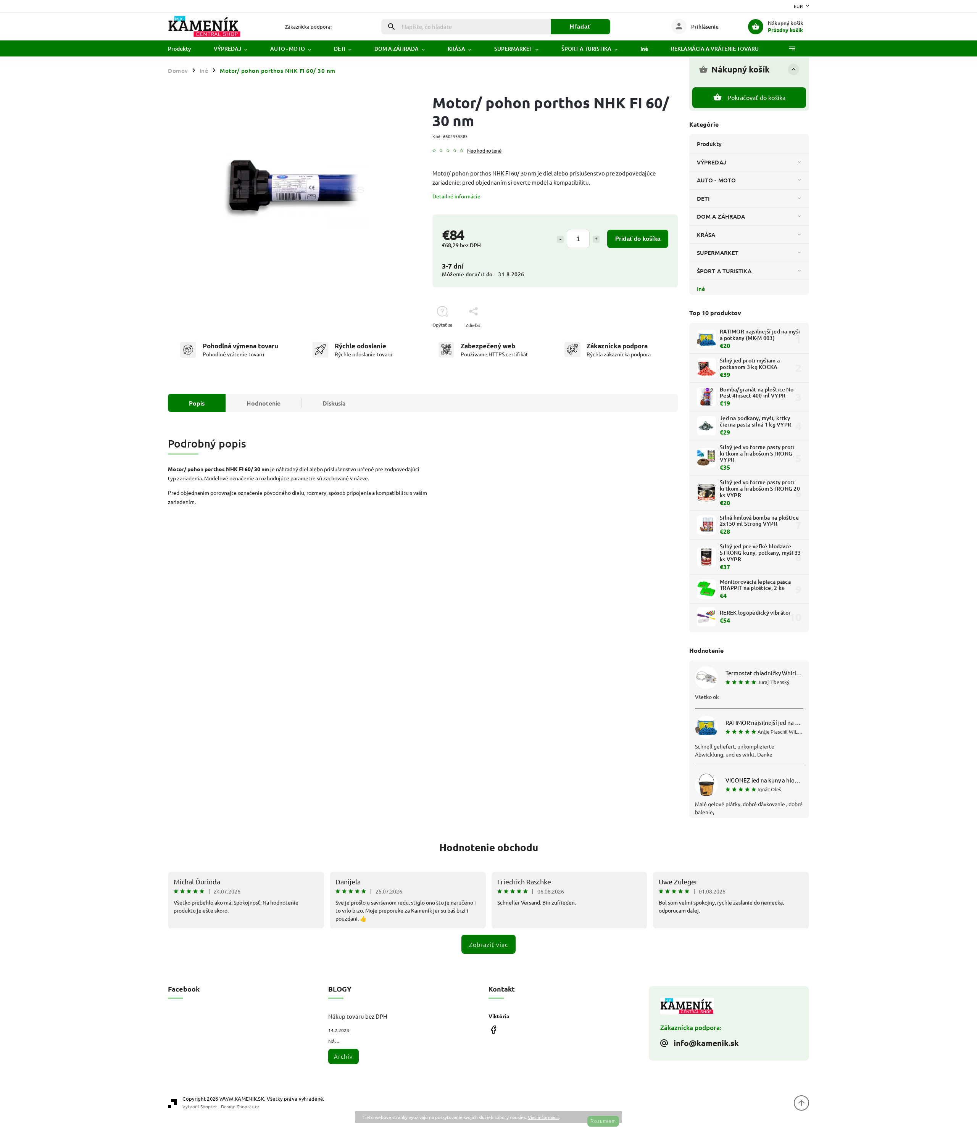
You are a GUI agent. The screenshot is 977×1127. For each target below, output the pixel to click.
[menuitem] (185, 49)
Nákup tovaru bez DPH (357, 1016)
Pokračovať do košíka (756, 97)
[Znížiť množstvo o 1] (560, 239)
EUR (798, 6)
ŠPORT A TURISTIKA (724, 271)
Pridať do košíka (637, 238)
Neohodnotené (484, 150)
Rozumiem (603, 1121)
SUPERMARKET (717, 252)
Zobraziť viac (488, 944)
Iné (701, 289)
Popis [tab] (197, 403)
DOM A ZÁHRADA (721, 216)
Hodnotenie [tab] (264, 403)
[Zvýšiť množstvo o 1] (596, 239)
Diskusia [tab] (334, 403)
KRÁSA (706, 234)
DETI (703, 198)
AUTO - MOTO (716, 180)
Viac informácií (543, 1117)
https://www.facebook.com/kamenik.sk (493, 1029)
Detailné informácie (456, 196)
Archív (343, 1056)
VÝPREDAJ (711, 162)
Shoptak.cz (248, 1106)
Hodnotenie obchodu (488, 847)
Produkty (709, 144)
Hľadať (580, 26)
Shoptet (208, 1106)
